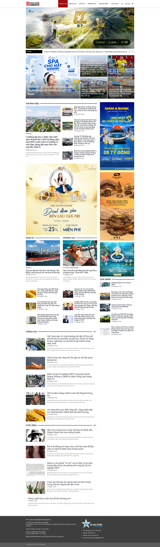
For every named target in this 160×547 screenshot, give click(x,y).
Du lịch (127, 3)
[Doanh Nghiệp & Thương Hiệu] (33, 3)
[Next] (132, 52)
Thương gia (92, 3)
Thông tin (72, 3)
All (95, 331)
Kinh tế (82, 3)
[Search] (132, 3)
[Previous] (129, 52)
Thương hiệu (103, 3)
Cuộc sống (114, 3)
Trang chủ (63, 3)
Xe (122, 3)
